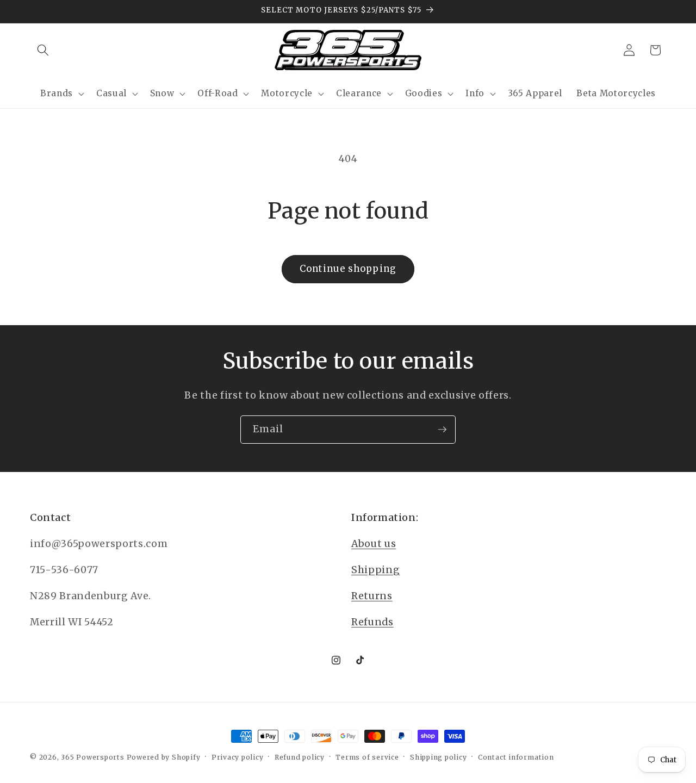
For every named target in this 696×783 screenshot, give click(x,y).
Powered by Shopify (164, 757)
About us (373, 544)
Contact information (516, 757)
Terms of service (367, 757)
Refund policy (300, 757)
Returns (372, 596)
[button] (43, 50)
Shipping (375, 570)
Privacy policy (238, 757)
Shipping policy (438, 757)
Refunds (372, 622)
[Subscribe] (442, 429)
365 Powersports (93, 757)
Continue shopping (348, 269)
